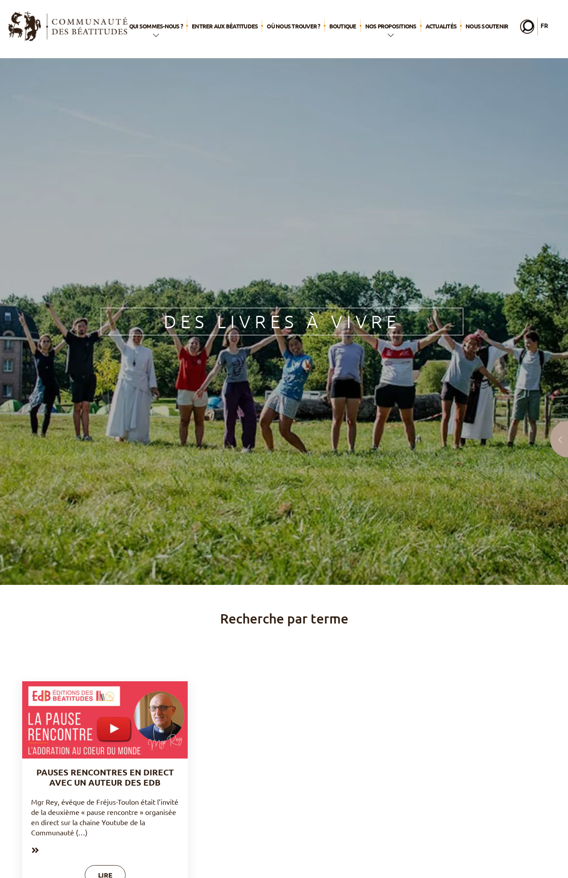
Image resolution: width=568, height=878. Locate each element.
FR (544, 25)
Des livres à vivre (282, 321)
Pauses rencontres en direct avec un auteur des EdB (105, 777)
